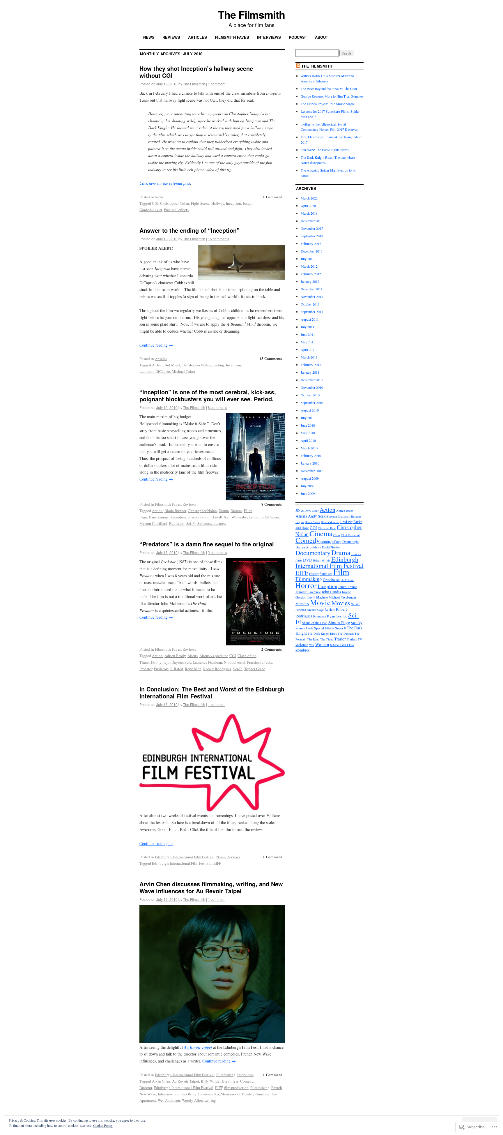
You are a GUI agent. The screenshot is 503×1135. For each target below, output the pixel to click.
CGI (155, 203)
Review (330, 609)
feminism (326, 573)
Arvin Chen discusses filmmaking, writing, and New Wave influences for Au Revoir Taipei (211, 887)
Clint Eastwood (350, 535)
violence (301, 644)
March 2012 (309, 266)
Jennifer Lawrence (308, 591)
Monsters (302, 603)
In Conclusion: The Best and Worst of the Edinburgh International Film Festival (211, 692)
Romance (261, 1094)
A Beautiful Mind (166, 365)
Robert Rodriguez (217, 668)
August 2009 (310, 478)
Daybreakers (181, 662)
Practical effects (176, 209)
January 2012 (310, 281)
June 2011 (308, 334)
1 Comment (272, 197)
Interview (165, 1094)
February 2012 (311, 273)
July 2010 (307, 417)
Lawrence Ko (208, 1094)
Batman (344, 516)
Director (145, 1087)
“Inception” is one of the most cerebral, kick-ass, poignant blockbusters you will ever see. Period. (207, 395)
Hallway (217, 203)
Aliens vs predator (213, 655)
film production (236, 1087)
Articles (197, 37)
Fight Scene (200, 203)
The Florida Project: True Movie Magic (328, 103)
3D (297, 510)
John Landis (331, 591)
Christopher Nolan (174, 203)
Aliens (192, 655)
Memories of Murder (237, 1094)
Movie (320, 602)
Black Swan (312, 522)
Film (341, 571)
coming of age (330, 541)
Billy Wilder (210, 1081)
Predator (145, 668)
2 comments (217, 552)
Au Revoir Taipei (185, 1081)
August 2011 (310, 319)
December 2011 (312, 289)
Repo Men (193, 668)
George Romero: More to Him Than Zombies (332, 96)
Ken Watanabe (235, 517)
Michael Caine (183, 371)
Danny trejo (160, 662)
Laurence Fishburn (207, 662)
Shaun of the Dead (314, 622)
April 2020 (308, 205)
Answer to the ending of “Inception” (189, 230)
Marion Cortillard (153, 523)
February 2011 (311, 364)
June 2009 (308, 493)
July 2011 (307, 326)
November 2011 (312, 296)
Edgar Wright (321, 560)
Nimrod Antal (234, 662)
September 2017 (312, 236)
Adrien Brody (175, 655)
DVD (307, 560)
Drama (224, 510)
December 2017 (312, 220)
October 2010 (310, 395)
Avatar (333, 516)
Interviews (269, 37)
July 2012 (307, 258)
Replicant (177, 523)
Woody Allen (192, 1100)
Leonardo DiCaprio (154, 371)
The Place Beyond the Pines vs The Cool (329, 88)
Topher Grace (254, 668)
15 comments (218, 238)
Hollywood (347, 580)
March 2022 (309, 198)
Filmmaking (225, 1074)
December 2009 (312, 470)
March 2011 (309, 357)
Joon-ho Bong (185, 1094)
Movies (341, 603)
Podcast (298, 37)
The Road (313, 639)
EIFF (217, 863)
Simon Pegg (339, 622)
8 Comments (271, 504)
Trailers (352, 639)
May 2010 (308, 432)
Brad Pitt (346, 521)
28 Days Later (310, 511)
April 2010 (308, 440)
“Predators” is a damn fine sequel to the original (206, 544)
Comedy (246, 1081)
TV (360, 639)
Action (157, 510)
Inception (233, 203)
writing (210, 1100)
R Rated (176, 668)
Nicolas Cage (315, 610)
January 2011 (310, 372)
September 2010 (312, 402)
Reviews (171, 37)
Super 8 (340, 628)
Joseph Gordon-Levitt (205, 517)
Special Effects (324, 628)
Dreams (236, 510)
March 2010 (309, 448)
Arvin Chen (161, 1081)
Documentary (312, 552)
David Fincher (331, 547)
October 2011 (310, 304)
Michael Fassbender (342, 597)
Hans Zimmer (159, 517)
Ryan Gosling (337, 616)
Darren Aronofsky (308, 547)
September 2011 (312, 311)
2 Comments (271, 649)
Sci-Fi (191, 523)
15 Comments (270, 358)
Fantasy (314, 574)
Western (322, 644)
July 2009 (307, 485)
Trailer (340, 639)
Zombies (302, 650)
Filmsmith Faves (232, 37)
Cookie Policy (103, 1125)
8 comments (217, 407)
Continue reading (156, 345)
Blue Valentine (330, 522)
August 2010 (310, 410)
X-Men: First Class (342, 645)
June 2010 (308, 425)
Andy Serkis (318, 516)
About (321, 37)
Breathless (230, 1081)
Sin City (356, 622)
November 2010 (312, 387)
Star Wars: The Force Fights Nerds (325, 149)
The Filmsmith (251, 14)
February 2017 (311, 243)
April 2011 (308, 349)
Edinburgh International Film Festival (185, 856)
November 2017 (312, 228)
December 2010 (312, 379)
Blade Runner (175, 510)
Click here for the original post (164, 183)
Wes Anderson (169, 1100)
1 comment (216, 83)
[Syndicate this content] (298, 66)
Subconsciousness (211, 523)
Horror (306, 585)
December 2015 (312, 251)
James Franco (347, 586)
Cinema (320, 533)
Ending (218, 365)
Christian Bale (327, 528)
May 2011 (308, 342)
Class (336, 535)
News (149, 37)
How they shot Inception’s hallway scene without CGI (196, 72)
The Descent (346, 633)
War (311, 645)
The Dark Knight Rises (322, 633)
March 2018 (309, 213)
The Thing (326, 639)
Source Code (304, 628)
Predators (161, 668)
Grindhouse (331, 579)
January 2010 (310, 463)
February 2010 (311, 455)
